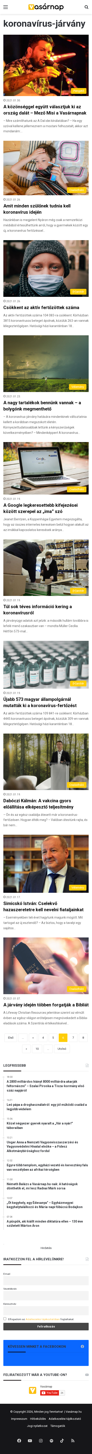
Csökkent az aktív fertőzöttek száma (41, 307)
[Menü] (5, 9)
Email (6, 1273)
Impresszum (19, 1418)
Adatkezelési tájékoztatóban (43, 1319)
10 (37, 1048)
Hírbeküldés (38, 1418)
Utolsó (62, 1048)
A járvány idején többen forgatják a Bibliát (46, 1005)
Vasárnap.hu (74, 1411)
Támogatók (57, 1426)
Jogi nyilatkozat (37, 1426)
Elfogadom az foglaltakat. (41, 1319)
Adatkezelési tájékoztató (65, 1418)
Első (10, 1037)
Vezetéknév (10, 1288)
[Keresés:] (86, 9)
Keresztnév (9, 1303)
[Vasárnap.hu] (46, 7)
